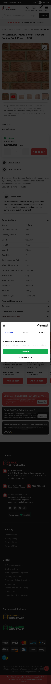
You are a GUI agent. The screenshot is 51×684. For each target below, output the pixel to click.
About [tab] (42, 332)
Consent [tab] (9, 332)
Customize (24, 357)
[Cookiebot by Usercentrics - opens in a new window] (37, 325)
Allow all (25, 351)
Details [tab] (26, 332)
